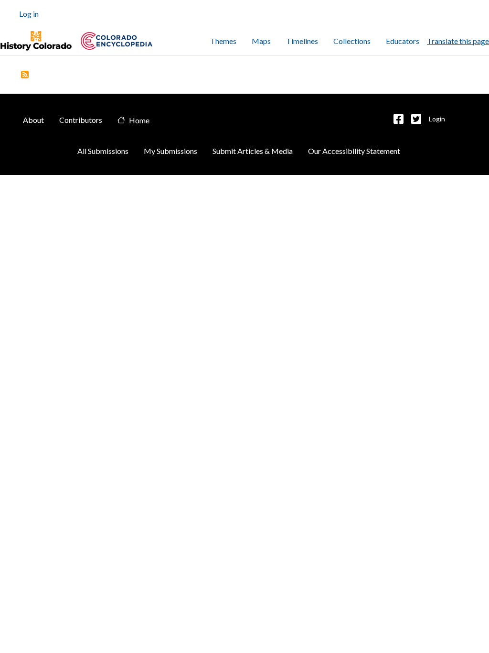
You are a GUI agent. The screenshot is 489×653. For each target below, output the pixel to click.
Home (139, 120)
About (33, 119)
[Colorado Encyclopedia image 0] (36, 41)
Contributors (80, 119)
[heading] (116, 41)
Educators (402, 40)
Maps (261, 40)
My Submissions (170, 150)
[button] (398, 119)
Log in (29, 13)
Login (437, 119)
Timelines (302, 40)
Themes (223, 40)
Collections (352, 40)
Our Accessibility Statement (354, 150)
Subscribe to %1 (25, 74)
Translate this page (458, 40)
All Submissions (102, 150)
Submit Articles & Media (253, 150)
